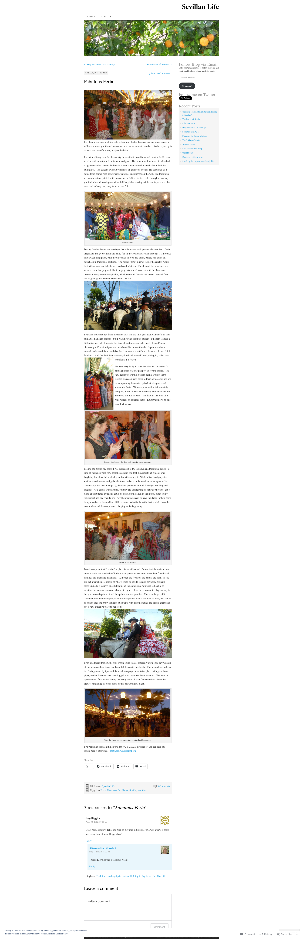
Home (91, 16)
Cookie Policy (62, 933)
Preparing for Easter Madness (194, 135)
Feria (103, 790)
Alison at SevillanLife (103, 848)
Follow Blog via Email (198, 64)
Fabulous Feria (98, 81)
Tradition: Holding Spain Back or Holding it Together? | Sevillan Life (131, 876)
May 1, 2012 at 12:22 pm (99, 851)
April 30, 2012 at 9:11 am (96, 821)
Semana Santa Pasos (190, 131)
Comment (159, 926)
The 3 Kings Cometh (191, 140)
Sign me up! (187, 85)
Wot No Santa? (188, 144)
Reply (89, 840)
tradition (142, 790)
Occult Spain (187, 152)
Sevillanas (123, 790)
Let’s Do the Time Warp (192, 148)
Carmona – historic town (192, 156)
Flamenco (112, 790)
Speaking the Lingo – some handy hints (198, 161)
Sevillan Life (200, 6)
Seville (132, 790)
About (106, 16)
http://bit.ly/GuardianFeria (123, 750)
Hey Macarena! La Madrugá (99, 64)
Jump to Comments (159, 73)
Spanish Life (108, 786)
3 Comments (163, 786)
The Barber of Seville (159, 64)
